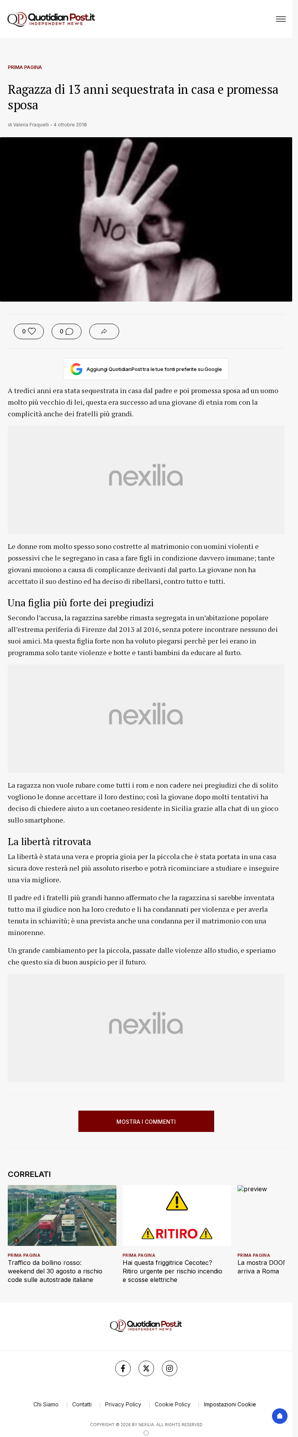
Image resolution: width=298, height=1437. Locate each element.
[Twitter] (146, 1368)
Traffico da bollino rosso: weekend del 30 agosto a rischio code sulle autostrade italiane (55, 1271)
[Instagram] (169, 1368)
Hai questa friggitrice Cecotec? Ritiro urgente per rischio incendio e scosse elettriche (172, 1271)
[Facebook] (123, 1368)
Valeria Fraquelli (31, 125)
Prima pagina (25, 67)
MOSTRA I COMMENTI (146, 1121)
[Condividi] (104, 331)
